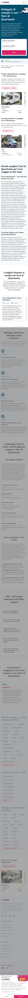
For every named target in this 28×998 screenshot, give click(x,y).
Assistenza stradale (6, 954)
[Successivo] (20, 98)
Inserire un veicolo (6, 945)
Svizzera (20, 824)
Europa (5, 831)
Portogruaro (7, 731)
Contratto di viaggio (6, 948)
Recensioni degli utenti (7, 933)
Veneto (5, 800)
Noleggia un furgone (9, 866)
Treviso (5, 727)
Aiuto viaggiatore (6, 936)
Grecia (5, 818)
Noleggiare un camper (9, 88)
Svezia (12, 824)
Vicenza (14, 737)
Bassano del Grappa (9, 761)
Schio (12, 754)
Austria (14, 834)
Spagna (14, 814)
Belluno (5, 734)
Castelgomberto (8, 744)
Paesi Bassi (15, 831)
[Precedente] (3, 98)
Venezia (14, 758)
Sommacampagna (8, 748)
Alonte (14, 741)
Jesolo (5, 754)
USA (5, 824)
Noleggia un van (8, 131)
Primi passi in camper (7, 930)
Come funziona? (5, 924)
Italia (14, 838)
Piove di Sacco (7, 751)
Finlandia (6, 828)
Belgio (22, 814)
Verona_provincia (8, 783)
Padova (16, 731)
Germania (6, 841)
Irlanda (15, 841)
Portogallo (6, 845)
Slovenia (6, 834)
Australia (6, 838)
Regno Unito (7, 821)
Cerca (14, 52)
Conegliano (21, 724)
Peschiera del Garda (9, 724)
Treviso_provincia (8, 780)
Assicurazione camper (7, 951)
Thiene (22, 737)
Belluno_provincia (8, 797)
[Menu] (24, 2)
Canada (5, 814)
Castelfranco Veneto (17, 727)
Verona (21, 754)
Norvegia (16, 845)
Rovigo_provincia (8, 776)
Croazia (13, 818)
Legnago (6, 741)
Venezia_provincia (8, 793)
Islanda (15, 828)
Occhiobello (15, 734)
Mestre (5, 758)
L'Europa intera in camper (10, 848)
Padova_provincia (8, 790)
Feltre (17, 751)
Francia (16, 821)
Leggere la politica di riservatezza (8, 991)
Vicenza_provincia (8, 765)
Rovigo (5, 737)
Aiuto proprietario (6, 956)
